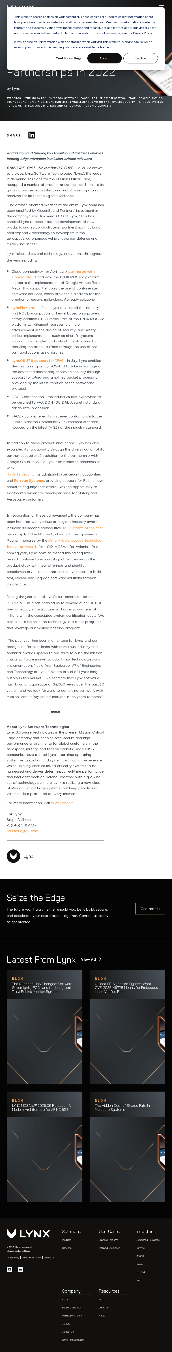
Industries (146, 1231)
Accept (104, 58)
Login (38, 1257)
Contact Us (150, 908)
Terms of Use (28, 1257)
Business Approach (71, 1307)
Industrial (140, 1271)
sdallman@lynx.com (22, 830)
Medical (140, 1255)
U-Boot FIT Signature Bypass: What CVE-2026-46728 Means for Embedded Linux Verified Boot (126, 988)
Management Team (72, 1315)
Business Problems (108, 1239)
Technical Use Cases (109, 1247)
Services (66, 1247)
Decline (140, 58)
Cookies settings (68, 58)
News (102, 1315)
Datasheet (104, 1307)
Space (139, 1280)
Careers (66, 1323)
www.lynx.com (61, 802)
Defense (140, 1247)
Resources (109, 1291)
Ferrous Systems (29, 480)
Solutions (71, 1231)
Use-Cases (109, 1231)
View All (89, 959)
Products (66, 1239)
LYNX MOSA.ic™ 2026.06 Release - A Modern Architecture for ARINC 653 (41, 1107)
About (65, 1299)
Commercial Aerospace (148, 1239)
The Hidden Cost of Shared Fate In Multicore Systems (122, 1107)
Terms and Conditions (73, 1339)
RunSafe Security (20, 474)
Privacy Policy (13, 1257)
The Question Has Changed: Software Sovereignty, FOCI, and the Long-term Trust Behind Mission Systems (42, 988)
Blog (101, 1299)
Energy (139, 1263)
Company (71, 1291)
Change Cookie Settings (18, 1250)
